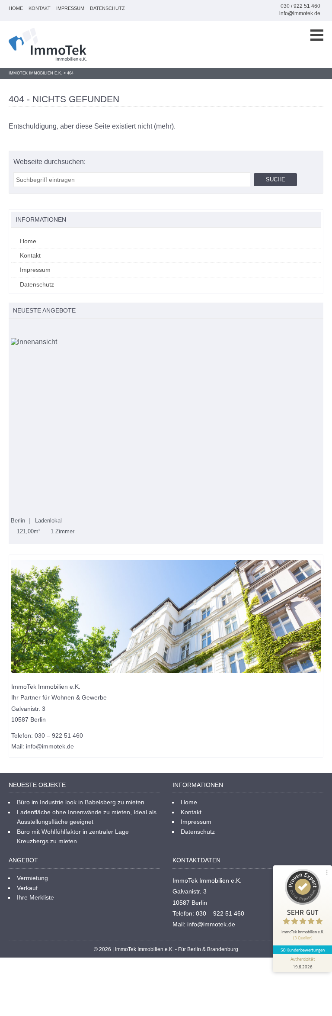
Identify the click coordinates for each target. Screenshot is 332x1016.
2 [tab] (22, 329)
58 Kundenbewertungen (303, 950)
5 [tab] (49, 329)
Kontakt (40, 8)
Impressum (70, 8)
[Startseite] (47, 44)
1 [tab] (13, 329)
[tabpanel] (166, 436)
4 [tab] (40, 329)
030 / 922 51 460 (300, 6)
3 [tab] (31, 329)
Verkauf (27, 887)
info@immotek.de (299, 13)
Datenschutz (107, 8)
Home (16, 8)
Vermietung (32, 877)
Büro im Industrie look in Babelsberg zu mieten (80, 802)
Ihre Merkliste (35, 897)
